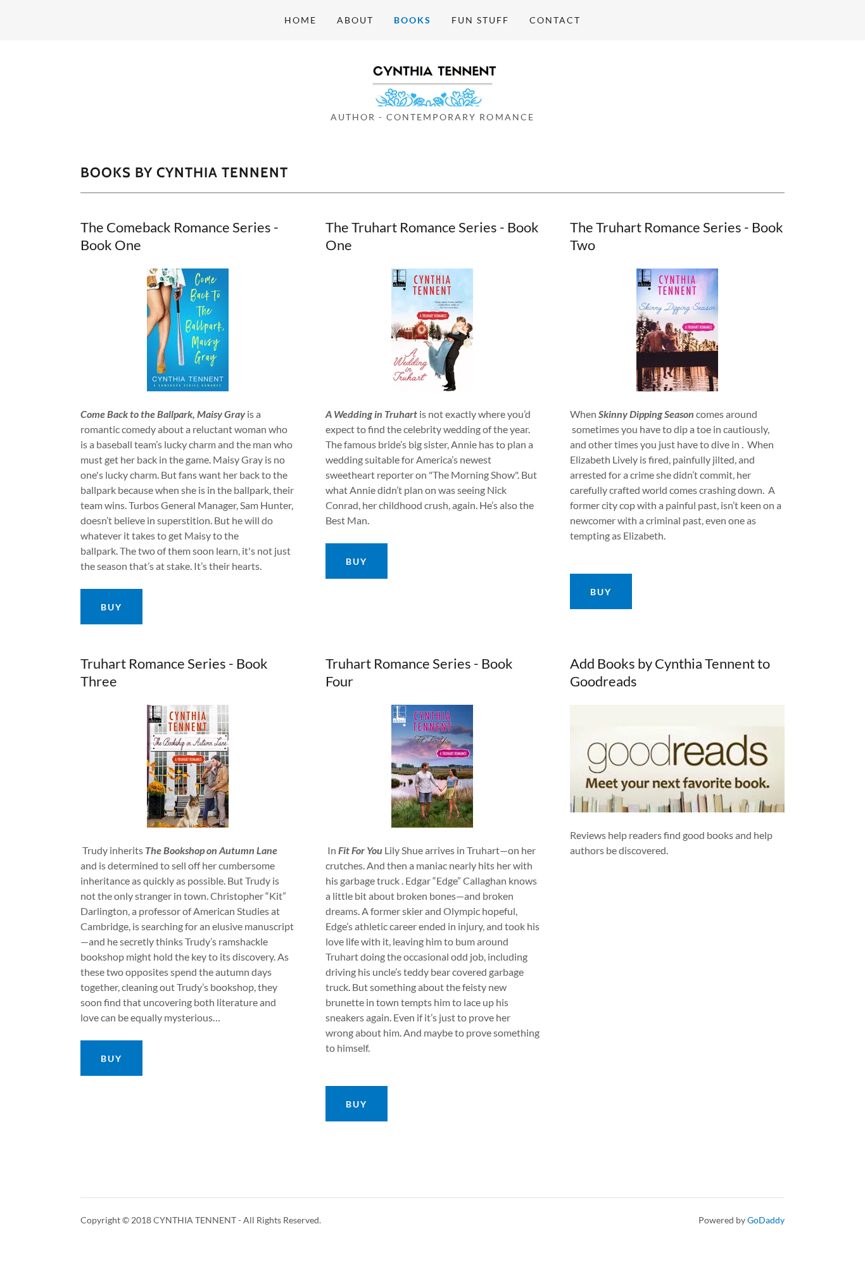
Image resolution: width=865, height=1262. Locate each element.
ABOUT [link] (355, 20)
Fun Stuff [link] (480, 20)
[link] (432, 79)
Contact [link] (555, 20)
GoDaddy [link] (766, 1220)
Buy (111, 607)
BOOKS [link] (412, 20)
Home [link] (300, 20)
